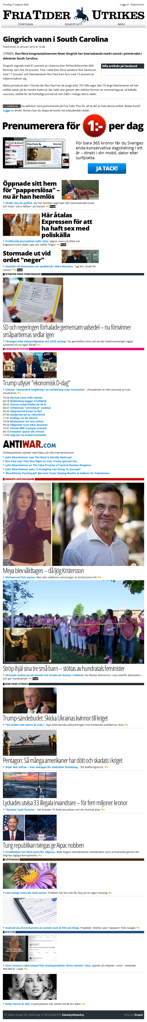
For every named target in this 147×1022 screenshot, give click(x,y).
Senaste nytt (73, 24)
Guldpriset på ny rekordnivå (27, 414)
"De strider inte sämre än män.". (25, 724)
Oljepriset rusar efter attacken (29, 424)
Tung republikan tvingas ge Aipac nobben (43, 845)
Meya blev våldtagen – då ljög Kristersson (43, 570)
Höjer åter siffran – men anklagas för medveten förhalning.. (42, 767)
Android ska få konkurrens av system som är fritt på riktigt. (42, 927)
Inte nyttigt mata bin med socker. (26, 892)
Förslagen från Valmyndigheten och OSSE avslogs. (36, 341)
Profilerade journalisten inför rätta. (27, 241)
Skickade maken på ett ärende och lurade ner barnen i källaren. (44, 675)
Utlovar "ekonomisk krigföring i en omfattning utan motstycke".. (46, 389)
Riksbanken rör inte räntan (27, 421)
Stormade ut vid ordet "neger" (27, 256)
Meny (121, 24)
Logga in (8, 110)
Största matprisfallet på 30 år (28, 404)
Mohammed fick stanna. (20, 577)
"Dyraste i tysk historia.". (21, 809)
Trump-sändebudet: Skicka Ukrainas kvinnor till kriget (55, 718)
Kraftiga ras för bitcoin (24, 418)
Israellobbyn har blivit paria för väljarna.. (30, 852)
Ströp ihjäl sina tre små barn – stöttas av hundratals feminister (64, 668)
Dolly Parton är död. (17, 1004)
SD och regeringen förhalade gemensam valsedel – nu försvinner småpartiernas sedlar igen (67, 330)
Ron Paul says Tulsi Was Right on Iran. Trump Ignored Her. (41, 461)
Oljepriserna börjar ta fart (26, 411)
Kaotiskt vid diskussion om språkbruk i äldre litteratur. (39, 266)
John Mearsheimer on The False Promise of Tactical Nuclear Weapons (48, 465)
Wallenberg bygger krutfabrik (28, 401)
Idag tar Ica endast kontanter (28, 435)
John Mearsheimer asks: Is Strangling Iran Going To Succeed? (43, 469)
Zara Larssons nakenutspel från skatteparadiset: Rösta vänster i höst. (48, 965)
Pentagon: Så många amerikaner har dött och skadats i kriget (62, 760)
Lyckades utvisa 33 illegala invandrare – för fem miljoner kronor (65, 802)
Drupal (138, 1014)
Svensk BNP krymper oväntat (28, 428)
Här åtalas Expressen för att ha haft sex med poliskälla (66, 225)
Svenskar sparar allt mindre (27, 431)
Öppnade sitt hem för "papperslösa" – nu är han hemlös (31, 190)
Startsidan (25, 24)
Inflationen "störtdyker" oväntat (30, 407)
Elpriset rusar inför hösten (26, 397)
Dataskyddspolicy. (73, 1014)
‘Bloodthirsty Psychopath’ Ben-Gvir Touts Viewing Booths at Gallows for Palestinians (57, 473)
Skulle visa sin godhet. (19, 203)
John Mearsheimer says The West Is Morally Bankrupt (38, 457)
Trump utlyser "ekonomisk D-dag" (36, 382)
